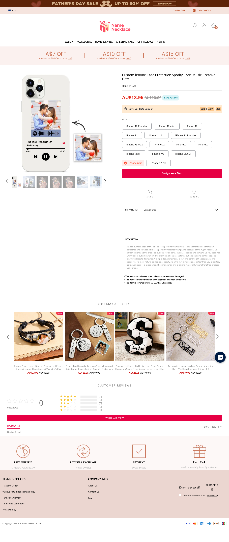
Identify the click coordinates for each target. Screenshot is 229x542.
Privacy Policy (9, 509)
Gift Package (145, 41)
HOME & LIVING (104, 41)
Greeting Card (125, 41)
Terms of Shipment (12, 497)
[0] (213, 25)
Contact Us (93, 491)
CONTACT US (179, 10)
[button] (13, 122)
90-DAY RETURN (158, 282)
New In (161, 41)
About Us (92, 485)
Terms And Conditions (13, 503)
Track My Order (10, 485)
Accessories (84, 41)
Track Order (204, 10)
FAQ (90, 497)
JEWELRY (68, 41)
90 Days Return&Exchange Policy (19, 491)
